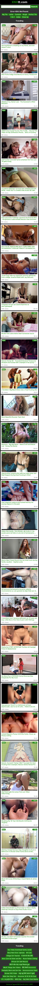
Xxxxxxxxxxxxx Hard (30, 970)
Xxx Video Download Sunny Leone (19, 950)
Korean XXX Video (11, 973)
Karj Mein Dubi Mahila (30, 979)
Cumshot (18, 14)
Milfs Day (18, 979)
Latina (11, 14)
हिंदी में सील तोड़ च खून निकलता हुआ (19, 964)
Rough (25, 14)
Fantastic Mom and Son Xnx (11, 970)
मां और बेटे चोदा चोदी (27, 956)
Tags (13, 984)
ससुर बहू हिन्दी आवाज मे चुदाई (26, 973)
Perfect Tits (33, 14)
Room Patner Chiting (30, 958)
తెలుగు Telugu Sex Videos (11, 967)
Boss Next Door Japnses (16, 953)
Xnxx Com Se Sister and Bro (11, 958)
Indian (18, 17)
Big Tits (4, 14)
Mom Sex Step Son (9, 976)
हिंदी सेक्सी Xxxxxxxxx (29, 967)
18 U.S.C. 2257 (28, 984)
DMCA (19, 984)
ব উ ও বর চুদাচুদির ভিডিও (7, 979)
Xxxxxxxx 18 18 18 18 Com (27, 976)
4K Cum (29, 953)
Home (8, 984)
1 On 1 (13, 17)
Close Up (25, 17)
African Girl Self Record (19, 961)
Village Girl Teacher (13, 956)
